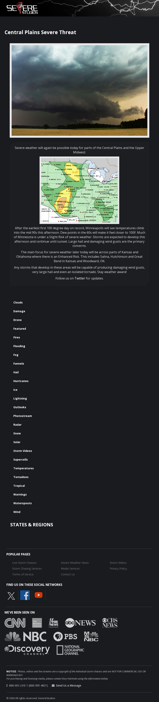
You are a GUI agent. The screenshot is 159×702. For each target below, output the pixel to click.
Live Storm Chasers (24, 563)
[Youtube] (38, 595)
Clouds (18, 302)
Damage (19, 311)
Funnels (18, 363)
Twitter (79, 278)
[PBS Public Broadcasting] (65, 636)
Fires (16, 337)
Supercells (20, 459)
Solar (16, 442)
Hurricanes (21, 381)
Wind (16, 512)
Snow (17, 433)
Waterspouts (22, 503)
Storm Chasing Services (27, 568)
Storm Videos (22, 451)
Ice (15, 390)
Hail (16, 372)
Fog (15, 355)
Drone (17, 320)
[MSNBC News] (91, 636)
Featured (19, 328)
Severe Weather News (75, 563)
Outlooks (19, 407)
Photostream (22, 416)
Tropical (19, 486)
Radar (17, 424)
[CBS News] (109, 622)
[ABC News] (80, 622)
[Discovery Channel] (27, 650)
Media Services (70, 568)
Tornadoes (21, 477)
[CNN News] (14, 622)
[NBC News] (25, 636)
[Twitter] (11, 595)
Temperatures (23, 468)
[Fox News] (53, 622)
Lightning (20, 398)
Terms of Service (23, 574)
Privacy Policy (118, 568)
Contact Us (68, 574)
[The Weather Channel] (37, 622)
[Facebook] (25, 595)
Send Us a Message (68, 685)
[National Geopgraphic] (70, 650)
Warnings (20, 494)
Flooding (19, 346)
